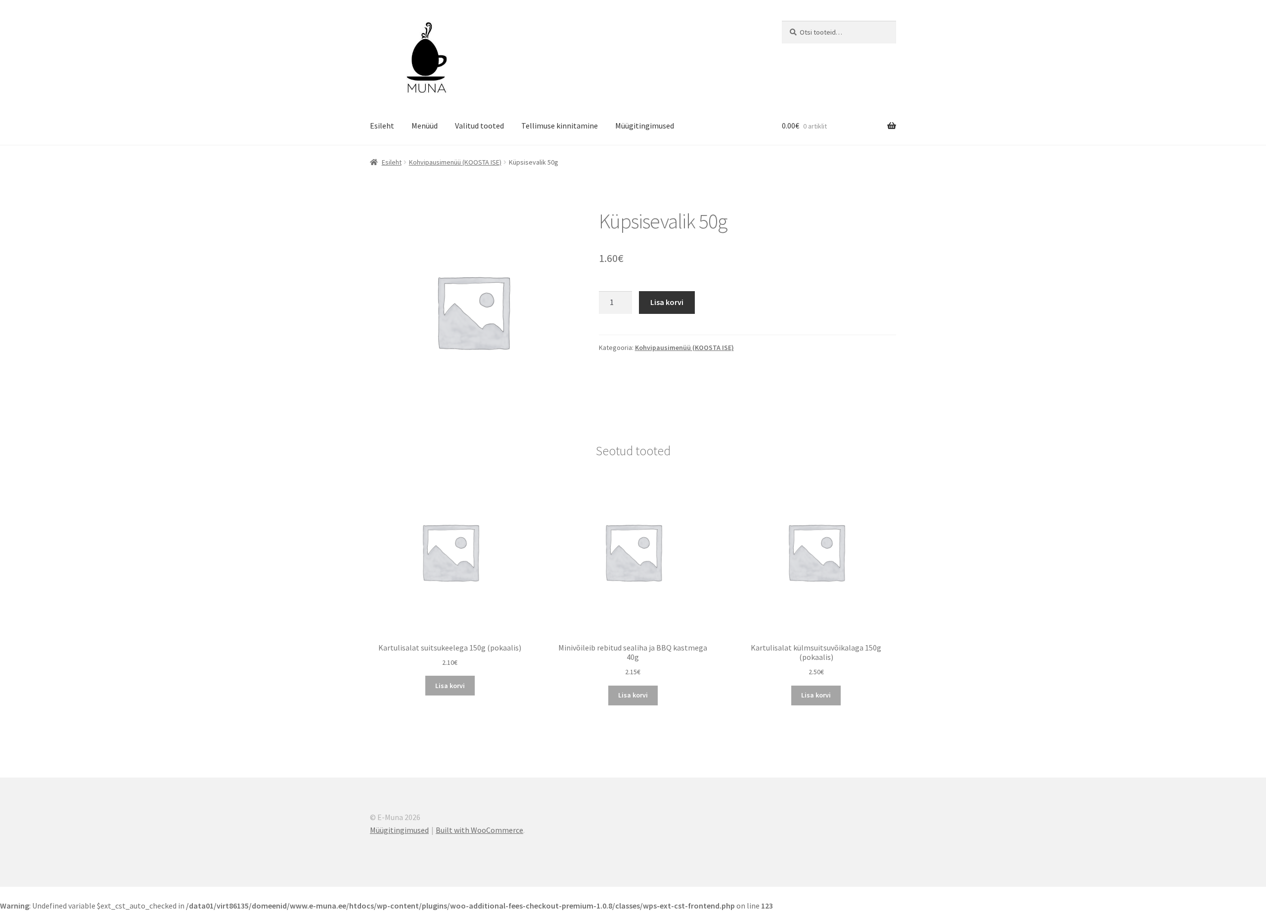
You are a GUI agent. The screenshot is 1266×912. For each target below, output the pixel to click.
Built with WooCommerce (479, 830)
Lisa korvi (666, 302)
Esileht (382, 125)
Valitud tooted (479, 125)
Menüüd (424, 125)
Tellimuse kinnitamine (559, 125)
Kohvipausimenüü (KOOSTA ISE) (455, 162)
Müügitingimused (644, 125)
